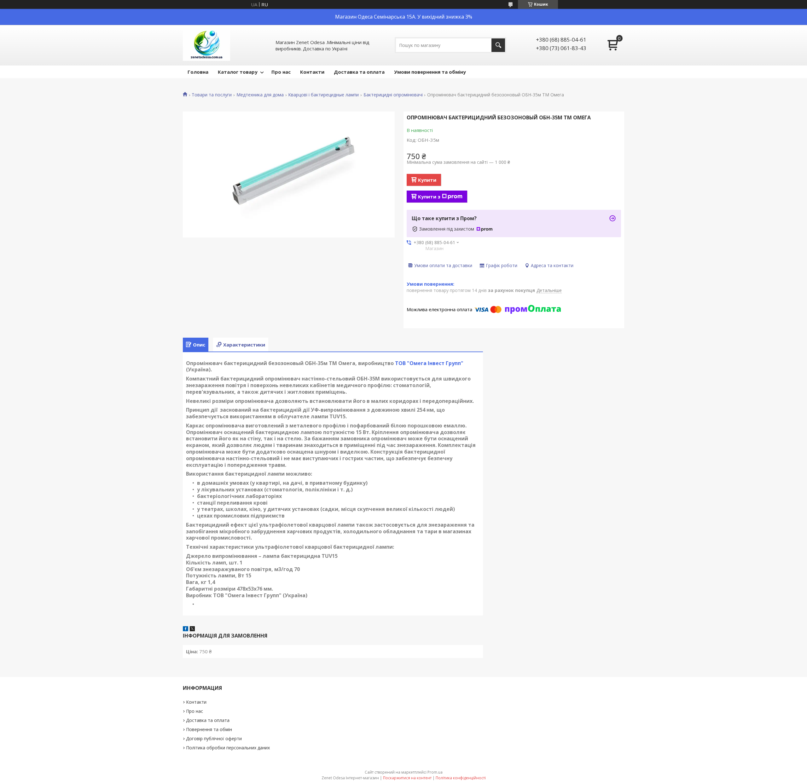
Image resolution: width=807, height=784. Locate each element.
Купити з (429, 196)
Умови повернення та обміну (430, 72)
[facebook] (185, 629)
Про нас (281, 72)
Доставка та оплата (359, 72)
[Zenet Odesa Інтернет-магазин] (206, 45)
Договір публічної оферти (214, 738)
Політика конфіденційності (461, 778)
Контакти (312, 72)
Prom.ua (435, 772)
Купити (427, 180)
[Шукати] (498, 45)
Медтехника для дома (260, 95)
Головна (198, 72)
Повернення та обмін (209, 729)
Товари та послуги (212, 95)
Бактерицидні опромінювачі (393, 95)
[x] (192, 629)
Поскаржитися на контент (407, 778)
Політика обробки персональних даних (228, 748)
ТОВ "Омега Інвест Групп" (429, 363)
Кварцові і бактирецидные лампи (323, 95)
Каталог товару (238, 72)
